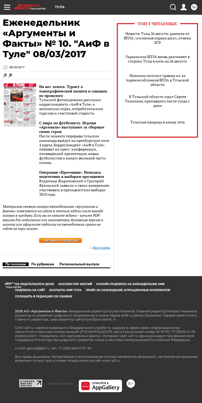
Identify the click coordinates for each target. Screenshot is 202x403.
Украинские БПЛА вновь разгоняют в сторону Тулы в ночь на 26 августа (157, 58)
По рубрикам (42, 264)
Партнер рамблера (60, 383)
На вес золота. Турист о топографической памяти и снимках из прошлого (73, 91)
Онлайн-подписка (60, 240)
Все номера (101, 248)
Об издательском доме (34, 284)
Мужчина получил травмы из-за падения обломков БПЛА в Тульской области (157, 80)
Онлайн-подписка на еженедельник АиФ (130, 284)
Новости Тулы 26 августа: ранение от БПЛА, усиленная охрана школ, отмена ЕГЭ (157, 38)
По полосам (15, 264)
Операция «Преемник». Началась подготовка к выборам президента (71, 174)
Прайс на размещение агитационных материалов (128, 290)
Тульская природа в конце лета (157, 122)
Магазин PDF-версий (75, 284)
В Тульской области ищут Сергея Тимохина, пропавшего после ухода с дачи (157, 101)
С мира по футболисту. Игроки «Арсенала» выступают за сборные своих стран (71, 127)
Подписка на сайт (30, 290)
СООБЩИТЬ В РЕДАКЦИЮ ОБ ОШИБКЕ (43, 296)
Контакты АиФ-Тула (65, 290)
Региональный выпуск (79, 264)
